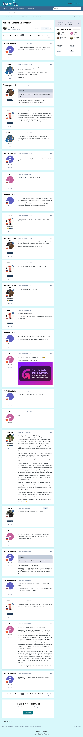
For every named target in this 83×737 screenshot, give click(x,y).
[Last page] (43, 35)
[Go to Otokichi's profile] (10, 438)
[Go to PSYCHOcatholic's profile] (10, 49)
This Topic (73, 8)
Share (37, 28)
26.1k (10, 524)
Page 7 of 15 (49, 36)
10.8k (10, 103)
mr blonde (9, 64)
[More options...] (51, 44)
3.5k (10, 126)
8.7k (10, 448)
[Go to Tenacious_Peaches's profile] (10, 92)
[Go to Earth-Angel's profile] (71, 38)
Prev (7, 35)
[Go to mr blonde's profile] (10, 70)
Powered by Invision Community (41, 734)
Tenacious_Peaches (9, 86)
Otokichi (10, 432)
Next (39, 35)
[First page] (4, 35)
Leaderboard (30, 8)
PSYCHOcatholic (10, 43)
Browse (5, 8)
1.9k (10, 188)
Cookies (44, 731)
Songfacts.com (20, 8)
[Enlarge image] (44, 357)
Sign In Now (28, 712)
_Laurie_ (11, 27)
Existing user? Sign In (74, 3)
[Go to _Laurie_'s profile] (5, 28)
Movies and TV (20, 29)
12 (35, 35)
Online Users (17, 12)
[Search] (79, 8)
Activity (12, 8)
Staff (10, 12)
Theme (38, 731)
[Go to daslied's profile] (10, 115)
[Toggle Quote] (20, 90)
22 (10, 78)
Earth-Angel (77, 37)
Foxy (9, 174)
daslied (9, 110)
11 (32, 35)
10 (30, 35)
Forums (4, 12)
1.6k (10, 57)
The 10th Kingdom (22, 177)
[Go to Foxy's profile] (10, 179)
